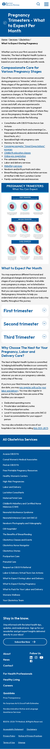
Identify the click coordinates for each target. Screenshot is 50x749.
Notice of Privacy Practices (30, 736)
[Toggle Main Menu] (46, 4)
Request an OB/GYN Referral (17, 567)
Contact (8, 665)
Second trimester (21, 323)
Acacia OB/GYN (11, 454)
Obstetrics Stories (11, 550)
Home (4, 39)
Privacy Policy (9, 736)
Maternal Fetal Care (12, 498)
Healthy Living (11, 679)
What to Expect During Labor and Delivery (23, 578)
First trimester (18, 310)
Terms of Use (9, 742)
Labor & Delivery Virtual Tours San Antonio (23, 572)
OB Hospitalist (10, 528)
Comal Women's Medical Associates (20, 459)
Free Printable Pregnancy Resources (20, 470)
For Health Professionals (17, 673)
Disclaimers (32, 729)
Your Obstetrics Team (13, 600)
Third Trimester (19, 337)
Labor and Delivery (12, 487)
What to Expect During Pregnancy (19, 583)
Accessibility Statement (13, 729)
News (6, 659)
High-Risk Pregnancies (13, 481)
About (7, 653)
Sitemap (21, 742)
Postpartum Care (11, 556)
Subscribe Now (22, 641)
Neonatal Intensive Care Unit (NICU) (20, 517)
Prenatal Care (9, 561)
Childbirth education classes (17, 152)
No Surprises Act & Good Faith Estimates (21, 703)
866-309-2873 (40, 428)
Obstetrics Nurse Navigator (16, 545)
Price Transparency (11, 698)
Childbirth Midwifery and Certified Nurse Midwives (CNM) (22, 505)
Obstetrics (24, 39)
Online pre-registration (15, 156)
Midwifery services (13, 166)
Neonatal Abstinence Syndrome (18, 512)
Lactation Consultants (13, 492)
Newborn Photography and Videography (22, 523)
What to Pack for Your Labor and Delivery (23, 589)
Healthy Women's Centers (15, 476)
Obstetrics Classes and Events (17, 539)
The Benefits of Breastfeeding (17, 534)
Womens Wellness (11, 594)
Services (13, 39)
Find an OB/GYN (11, 465)
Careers (8, 685)
